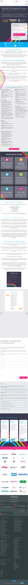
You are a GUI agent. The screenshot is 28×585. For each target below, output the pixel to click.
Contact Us (15, 563)
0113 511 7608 (21, 505)
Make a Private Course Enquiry (18, 34)
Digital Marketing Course (17, 539)
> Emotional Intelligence (12, 275)
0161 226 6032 (22, 269)
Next (26, 313)
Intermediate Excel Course (4, 540)
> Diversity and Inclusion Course (13, 276)
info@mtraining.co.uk (14, 501)
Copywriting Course (3, 561)
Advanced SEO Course (16, 543)
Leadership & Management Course (18, 519)
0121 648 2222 (21, 510)
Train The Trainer (3, 519)
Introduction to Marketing (4, 563)
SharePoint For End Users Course (5, 544)
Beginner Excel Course (3, 539)
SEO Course (15, 542)
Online (1, 576)
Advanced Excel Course (3, 541)
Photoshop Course (3, 562)
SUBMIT (23, 377)
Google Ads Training (16, 541)
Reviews (15, 562)
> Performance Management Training (13, 282)
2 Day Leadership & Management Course (19, 521)
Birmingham (2, 573)
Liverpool (2, 575)
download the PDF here (22, 213)
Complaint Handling (3, 536)
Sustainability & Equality (17, 567)
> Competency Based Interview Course (13, 278)
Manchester (2, 572)
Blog (14, 561)
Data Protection (16, 566)
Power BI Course (3, 542)
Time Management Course (4, 520)
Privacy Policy (15, 565)
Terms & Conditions (16, 564)
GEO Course (15, 544)
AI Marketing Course (3, 564)
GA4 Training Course (16, 540)
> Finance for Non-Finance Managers (12, 280)
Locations (2, 570)
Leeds (1, 574)
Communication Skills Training (4, 521)
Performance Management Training (18, 520)
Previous (1, 313)
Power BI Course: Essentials (4, 543)
